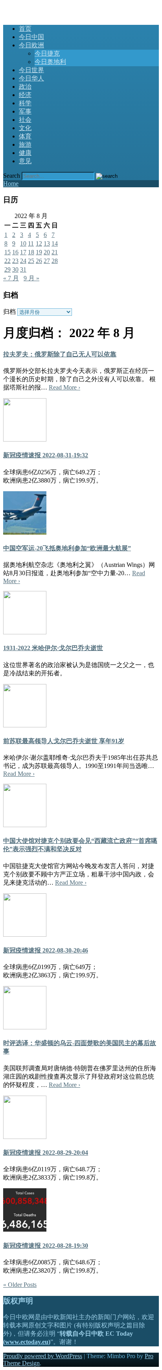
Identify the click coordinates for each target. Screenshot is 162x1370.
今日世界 (31, 70)
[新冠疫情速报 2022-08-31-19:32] (24, 439)
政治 (25, 86)
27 (47, 260)
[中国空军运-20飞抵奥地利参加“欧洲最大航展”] (24, 532)
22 (7, 260)
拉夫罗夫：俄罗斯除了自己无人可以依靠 (59, 354)
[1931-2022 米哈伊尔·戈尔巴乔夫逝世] (24, 632)
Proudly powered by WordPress (42, 1356)
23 (15, 260)
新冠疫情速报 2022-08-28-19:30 (45, 1245)
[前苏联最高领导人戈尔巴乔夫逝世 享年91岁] (24, 725)
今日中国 (31, 37)
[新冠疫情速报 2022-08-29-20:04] (24, 1136)
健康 (25, 152)
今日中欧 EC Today (29, 7)
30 (15, 269)
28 (55, 260)
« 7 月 (11, 278)
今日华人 (31, 78)
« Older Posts (20, 1284)
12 (39, 243)
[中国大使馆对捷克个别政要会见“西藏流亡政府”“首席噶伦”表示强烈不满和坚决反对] (24, 825)
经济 (25, 94)
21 (55, 252)
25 (31, 260)
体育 (25, 136)
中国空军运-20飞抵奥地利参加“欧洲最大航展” (67, 548)
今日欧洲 (31, 45)
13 (47, 243)
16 (15, 252)
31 (23, 269)
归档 (9, 311)
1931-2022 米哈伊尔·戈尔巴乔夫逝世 (53, 648)
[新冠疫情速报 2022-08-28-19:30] (24, 1229)
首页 (25, 28)
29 (7, 269)
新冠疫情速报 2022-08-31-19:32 (45, 455)
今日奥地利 (50, 61)
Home (10, 183)
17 (23, 252)
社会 (25, 119)
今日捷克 (47, 53)
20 (47, 252)
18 (31, 252)
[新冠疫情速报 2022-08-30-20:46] (24, 934)
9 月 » (31, 278)
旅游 (25, 144)
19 (39, 252)
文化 (25, 128)
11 (31, 243)
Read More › (64, 387)
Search (11, 175)
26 (39, 260)
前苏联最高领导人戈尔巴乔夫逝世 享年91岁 (63, 741)
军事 (25, 111)
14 (55, 243)
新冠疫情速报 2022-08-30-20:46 (45, 950)
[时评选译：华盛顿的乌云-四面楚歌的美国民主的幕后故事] (24, 1027)
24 (23, 260)
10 (23, 243)
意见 (25, 161)
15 (7, 252)
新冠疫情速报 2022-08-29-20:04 (45, 1152)
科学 (25, 103)
